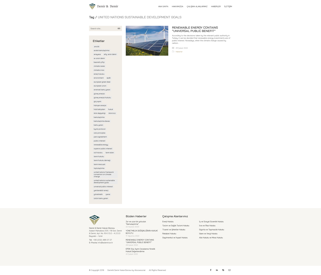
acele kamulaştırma (101, 50)
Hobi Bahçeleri (99, 109)
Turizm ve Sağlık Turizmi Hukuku (175, 225)
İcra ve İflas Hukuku (207, 225)
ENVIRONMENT (99, 78)
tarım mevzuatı (99, 164)
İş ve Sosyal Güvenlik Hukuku (211, 221)
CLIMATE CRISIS (99, 70)
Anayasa (97, 54)
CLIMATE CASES (99, 66)
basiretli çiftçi (99, 62)
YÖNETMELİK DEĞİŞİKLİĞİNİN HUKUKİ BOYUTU (142, 232)
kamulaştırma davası (102, 121)
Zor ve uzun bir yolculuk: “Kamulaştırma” (136, 222)
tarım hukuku (99, 156)
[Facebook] (210, 269)
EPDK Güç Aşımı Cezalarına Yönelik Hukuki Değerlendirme (140, 250)
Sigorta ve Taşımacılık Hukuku (211, 229)
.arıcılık (96, 46)
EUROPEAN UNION (100, 86)
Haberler (179, 52)
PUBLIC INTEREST (99, 141)
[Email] (229, 269)
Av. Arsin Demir (99, 58)
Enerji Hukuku (99, 74)
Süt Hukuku (98, 153)
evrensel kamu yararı (102, 90)
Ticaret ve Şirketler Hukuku (173, 229)
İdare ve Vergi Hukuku (208, 233)
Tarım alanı (110, 153)
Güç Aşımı (97, 101)
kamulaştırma (99, 117)
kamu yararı (98, 125)
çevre (108, 194)
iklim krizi (112, 113)
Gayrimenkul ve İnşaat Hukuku (175, 237)
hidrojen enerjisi (100, 105)
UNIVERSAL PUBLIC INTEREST (103, 187)
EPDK (109, 78)
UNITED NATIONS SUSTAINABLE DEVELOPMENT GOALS (104, 181)
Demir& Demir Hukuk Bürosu (119, 270)
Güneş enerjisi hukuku (102, 98)
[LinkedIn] (216, 269)
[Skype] (223, 269)
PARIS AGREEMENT (100, 137)
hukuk (110, 109)
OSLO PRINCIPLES (99, 133)
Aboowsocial (139, 270)
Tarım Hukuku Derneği (102, 160)
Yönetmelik (98, 194)
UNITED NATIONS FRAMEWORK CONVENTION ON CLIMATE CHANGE (104, 174)
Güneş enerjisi (99, 94)
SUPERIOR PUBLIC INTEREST (103, 149)
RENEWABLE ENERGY (101, 145)
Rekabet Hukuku (169, 233)
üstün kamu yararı (101, 198)
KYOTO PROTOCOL (99, 129)
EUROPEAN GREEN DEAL (102, 82)
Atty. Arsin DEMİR (110, 54)
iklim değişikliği (99, 113)
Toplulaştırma (99, 168)
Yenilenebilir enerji (101, 190)
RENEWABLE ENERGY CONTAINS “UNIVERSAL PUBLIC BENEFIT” (195, 29)
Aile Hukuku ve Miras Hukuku (211, 237)
